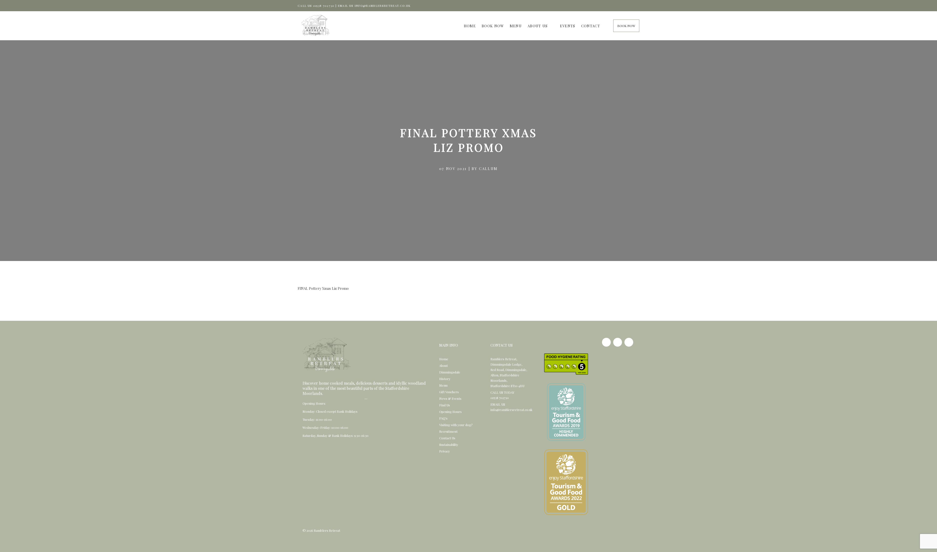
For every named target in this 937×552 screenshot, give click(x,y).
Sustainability (448, 444)
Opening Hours (450, 412)
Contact (590, 25)
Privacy (444, 451)
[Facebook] (606, 342)
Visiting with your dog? (456, 425)
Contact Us (447, 438)
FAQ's (443, 418)
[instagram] (617, 342)
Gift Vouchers (449, 392)
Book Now (493, 25)
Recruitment (448, 431)
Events (567, 25)
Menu (516, 25)
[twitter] (628, 342)
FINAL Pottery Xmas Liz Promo (323, 288)
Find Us (444, 405)
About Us (538, 25)
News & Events (450, 398)
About (443, 365)
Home (470, 25)
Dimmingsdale (449, 372)
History (444, 379)
